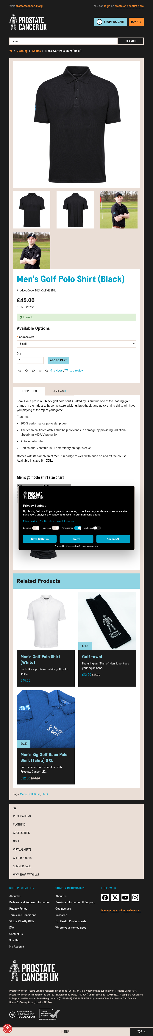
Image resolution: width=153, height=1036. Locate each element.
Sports (36, 51)
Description (29, 391)
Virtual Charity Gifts (21, 921)
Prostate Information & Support (75, 902)
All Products (22, 858)
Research (61, 915)
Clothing (22, 51)
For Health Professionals (70, 921)
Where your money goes (70, 928)
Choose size (26, 337)
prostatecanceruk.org (29, 6)
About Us (14, 896)
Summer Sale (22, 866)
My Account (16, 947)
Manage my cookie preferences (121, 910)
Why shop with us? (26, 875)
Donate (136, 22)
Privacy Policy (18, 909)
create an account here (129, 6)
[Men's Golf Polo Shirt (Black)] (76, 124)
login (107, 6)
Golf (30, 794)
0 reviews (56, 370)
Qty (19, 353)
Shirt (37, 794)
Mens (23, 794)
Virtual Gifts (22, 850)
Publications (22, 816)
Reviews (59, 391)
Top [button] (140, 1032)
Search (131, 41)
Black (45, 794)
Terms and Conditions (22, 915)
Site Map (14, 940)
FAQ (11, 928)
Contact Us (16, 934)
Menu (65, 1032)
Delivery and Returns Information (29, 902)
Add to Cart (58, 360)
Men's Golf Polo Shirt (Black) (63, 51)
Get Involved (63, 909)
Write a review (74, 370)
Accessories (21, 833)
